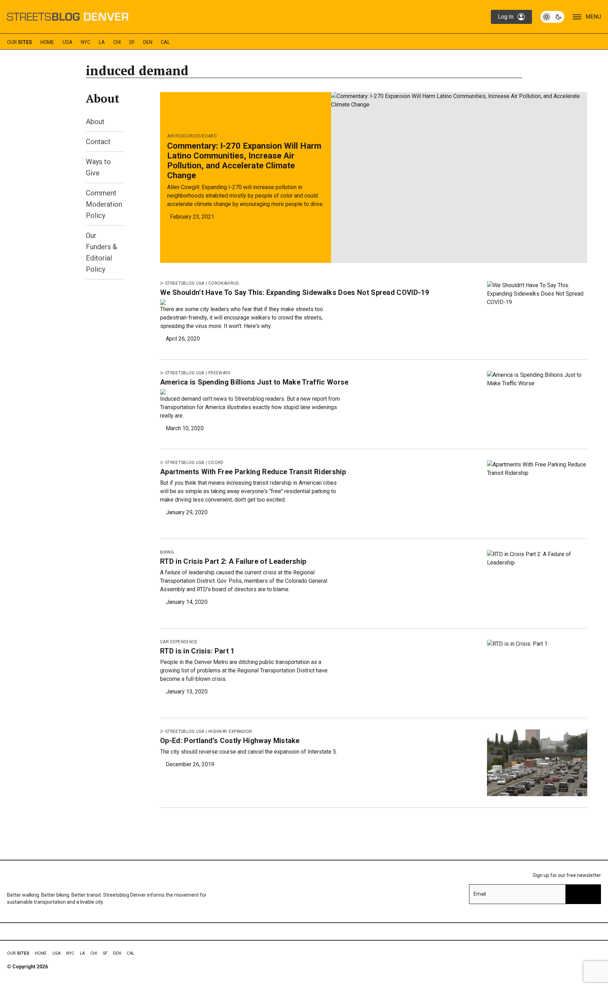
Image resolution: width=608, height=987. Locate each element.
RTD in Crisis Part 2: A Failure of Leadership (233, 561)
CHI (117, 42)
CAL (165, 42)
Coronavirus (223, 283)
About (95, 121)
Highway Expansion (230, 731)
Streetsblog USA (184, 283)
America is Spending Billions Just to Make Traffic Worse (254, 382)
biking (167, 552)
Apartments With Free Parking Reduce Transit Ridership (253, 471)
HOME (47, 42)
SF (132, 42)
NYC (85, 42)
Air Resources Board (192, 136)
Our (19, 42)
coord (216, 462)
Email (480, 894)
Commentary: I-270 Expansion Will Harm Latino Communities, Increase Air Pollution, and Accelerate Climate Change (244, 160)
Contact (98, 141)
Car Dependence (178, 642)
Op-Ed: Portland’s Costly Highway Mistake (230, 740)
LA (102, 42)
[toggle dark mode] (552, 17)
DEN (147, 42)
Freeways (219, 373)
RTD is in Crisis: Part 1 (197, 651)
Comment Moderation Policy (104, 204)
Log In (505, 16)
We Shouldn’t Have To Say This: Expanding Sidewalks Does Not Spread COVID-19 (294, 292)
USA (67, 42)
